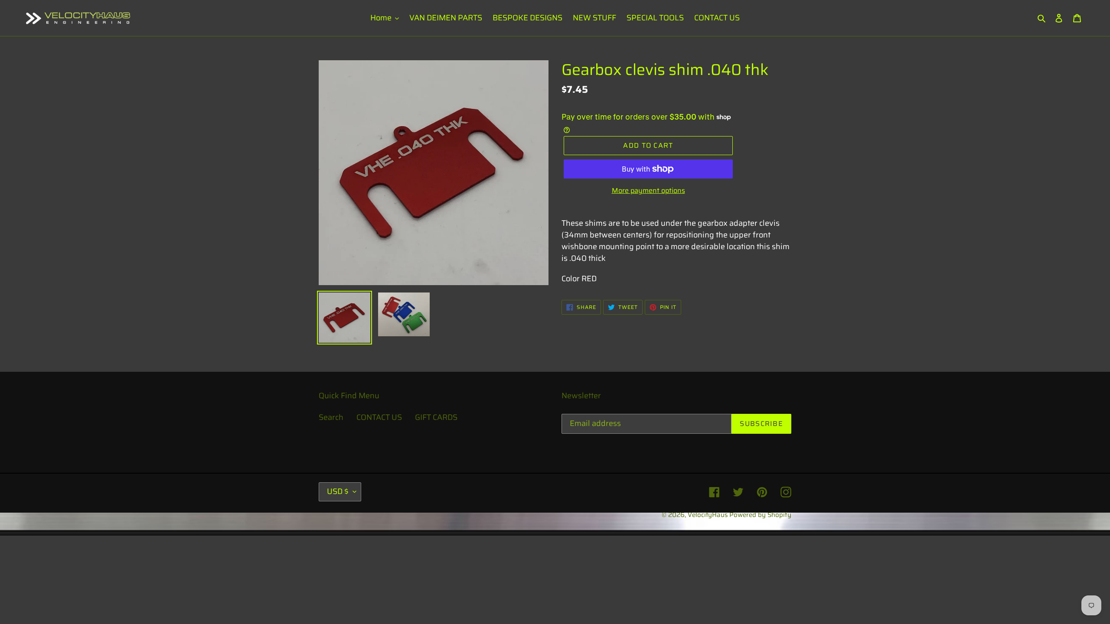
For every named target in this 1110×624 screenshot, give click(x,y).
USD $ (338, 491)
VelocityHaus (708, 515)
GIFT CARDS (436, 417)
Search (331, 417)
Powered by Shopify (760, 515)
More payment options (648, 190)
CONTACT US (379, 417)
